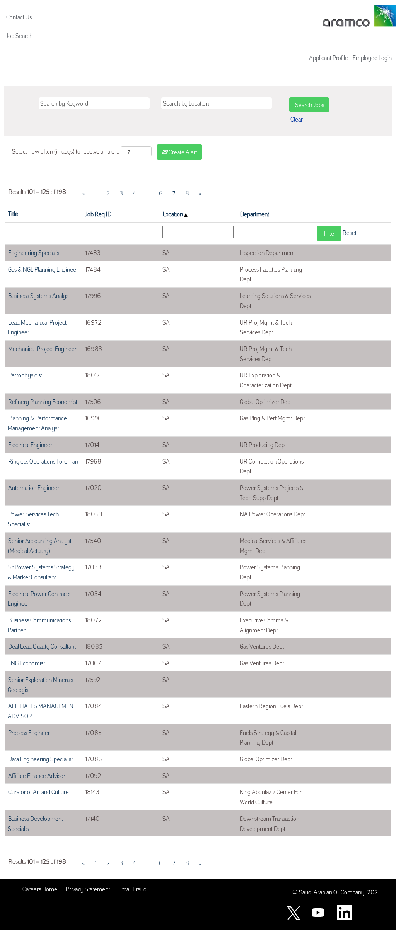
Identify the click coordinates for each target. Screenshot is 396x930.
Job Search (19, 35)
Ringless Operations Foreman (43, 461)
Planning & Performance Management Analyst (37, 422)
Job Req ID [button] (98, 213)
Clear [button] (296, 119)
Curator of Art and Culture (38, 791)
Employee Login (372, 57)
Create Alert (182, 151)
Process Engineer (29, 732)
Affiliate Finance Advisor (36, 775)
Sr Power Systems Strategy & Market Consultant (41, 571)
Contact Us (19, 16)
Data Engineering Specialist (40, 758)
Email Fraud (132, 888)
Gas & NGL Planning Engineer (43, 269)
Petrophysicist (25, 374)
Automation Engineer (33, 487)
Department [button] (254, 213)
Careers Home (39, 888)
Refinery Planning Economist (42, 401)
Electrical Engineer (30, 444)
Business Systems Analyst (39, 295)
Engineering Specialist (34, 252)
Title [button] (13, 213)
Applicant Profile (328, 57)
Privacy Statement (88, 888)
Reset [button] (350, 232)
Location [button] (173, 213)
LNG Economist (26, 662)
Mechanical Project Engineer (42, 348)
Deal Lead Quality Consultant (42, 646)
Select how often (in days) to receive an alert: (65, 151)
